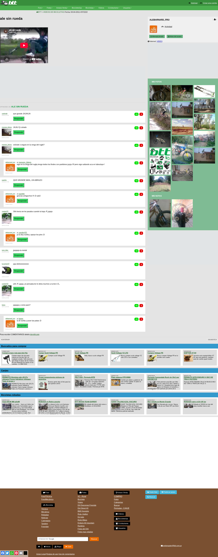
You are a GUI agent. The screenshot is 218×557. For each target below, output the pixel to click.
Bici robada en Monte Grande (159, 402)
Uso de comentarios (66, 554)
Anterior (6, 339)
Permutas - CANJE (121, 508)
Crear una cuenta (210, 3)
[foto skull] (161, 132)
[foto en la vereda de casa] (183, 103)
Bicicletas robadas (11, 395)
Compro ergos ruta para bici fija (14, 353)
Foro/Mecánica (47, 499)
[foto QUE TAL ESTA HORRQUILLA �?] (205, 86)
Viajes (80, 502)
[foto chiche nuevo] (161, 86)
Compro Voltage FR (155, 353)
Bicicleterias (123, 519)
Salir (69, 547)
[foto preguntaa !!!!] (183, 86)
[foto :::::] (183, 137)
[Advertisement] (41, 82)
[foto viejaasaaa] (205, 115)
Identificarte (34, 334)
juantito (4, 180)
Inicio (48, 547)
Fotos (49, 8)
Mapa (58, 547)
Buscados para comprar (13, 346)
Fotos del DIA (83, 529)
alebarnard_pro (10, 162)
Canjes (4, 370)
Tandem (44, 524)
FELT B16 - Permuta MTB (85, 377)
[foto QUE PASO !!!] (161, 149)
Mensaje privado (157, 36)
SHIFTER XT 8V (190, 353)
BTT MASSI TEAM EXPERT (86, 402)
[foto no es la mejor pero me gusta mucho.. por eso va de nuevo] (205, 100)
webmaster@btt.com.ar (172, 546)
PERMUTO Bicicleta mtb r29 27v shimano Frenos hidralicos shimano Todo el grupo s (16, 379)
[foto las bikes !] (183, 166)
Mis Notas (157, 196)
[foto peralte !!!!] (161, 177)
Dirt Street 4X (83, 508)
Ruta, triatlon (83, 514)
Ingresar (194, 3)
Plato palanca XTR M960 (120, 377)
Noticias (44, 518)
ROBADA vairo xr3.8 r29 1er (195, 402)
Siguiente (212, 339)
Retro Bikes (82, 520)
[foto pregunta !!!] (161, 200)
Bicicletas (90, 8)
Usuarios (126, 8)
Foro (40, 8)
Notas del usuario (175, 36)
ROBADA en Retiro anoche (49, 402)
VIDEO (159, 41)
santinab (4, 113)
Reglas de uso (52, 554)
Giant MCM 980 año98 (11, 402)
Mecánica (45, 512)
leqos (3, 305)
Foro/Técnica (46, 496)
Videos (101, 8)
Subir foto (153, 492)
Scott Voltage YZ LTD (119, 353)
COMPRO (118, 496)
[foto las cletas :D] (205, 132)
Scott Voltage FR (81, 353)
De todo (81, 517)
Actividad (168, 27)
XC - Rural (82, 496)
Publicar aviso (169, 492)
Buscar (117, 505)
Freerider (45, 527)
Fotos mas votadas (85, 532)
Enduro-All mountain (86, 523)
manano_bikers (7, 127)
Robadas (45, 515)
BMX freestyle (83, 511)
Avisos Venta (61, 8)
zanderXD (5, 211)
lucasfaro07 (5, 264)
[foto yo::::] (205, 149)
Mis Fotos (157, 82)
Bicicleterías (77, 8)
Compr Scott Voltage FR (48, 353)
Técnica (44, 509)
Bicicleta (49, 505)
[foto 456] (161, 103)
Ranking (81, 526)
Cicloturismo (113, 8)
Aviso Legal (41, 554)
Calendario (45, 521)
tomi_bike (5, 250)
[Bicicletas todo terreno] (36, 3)
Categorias (118, 502)
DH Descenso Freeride (87, 505)
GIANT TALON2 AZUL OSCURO (124, 402)
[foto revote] (183, 200)
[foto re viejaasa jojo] (183, 120)
